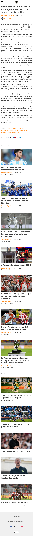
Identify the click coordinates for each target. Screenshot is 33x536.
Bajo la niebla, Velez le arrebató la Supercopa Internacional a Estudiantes (15, 234)
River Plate (4, 132)
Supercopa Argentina (7, 15)
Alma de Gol (9, 128)
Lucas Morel (7, 18)
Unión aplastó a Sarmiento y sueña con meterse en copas (14, 503)
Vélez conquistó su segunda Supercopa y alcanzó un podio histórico (14, 200)
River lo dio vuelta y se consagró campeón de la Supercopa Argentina (16, 296)
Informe (17, 130)
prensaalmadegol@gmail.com (16, 521)
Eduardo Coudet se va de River (17, 451)
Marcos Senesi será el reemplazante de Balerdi (12, 168)
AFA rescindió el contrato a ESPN (16, 265)
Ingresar (17, 516)
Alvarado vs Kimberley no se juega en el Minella (15, 425)
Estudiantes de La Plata (7, 130)
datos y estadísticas (19, 128)
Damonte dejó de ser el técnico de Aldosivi (13, 477)
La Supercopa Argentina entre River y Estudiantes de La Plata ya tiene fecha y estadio (15, 360)
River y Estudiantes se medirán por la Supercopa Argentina (15, 328)
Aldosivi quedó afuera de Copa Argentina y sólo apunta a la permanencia (16, 397)
